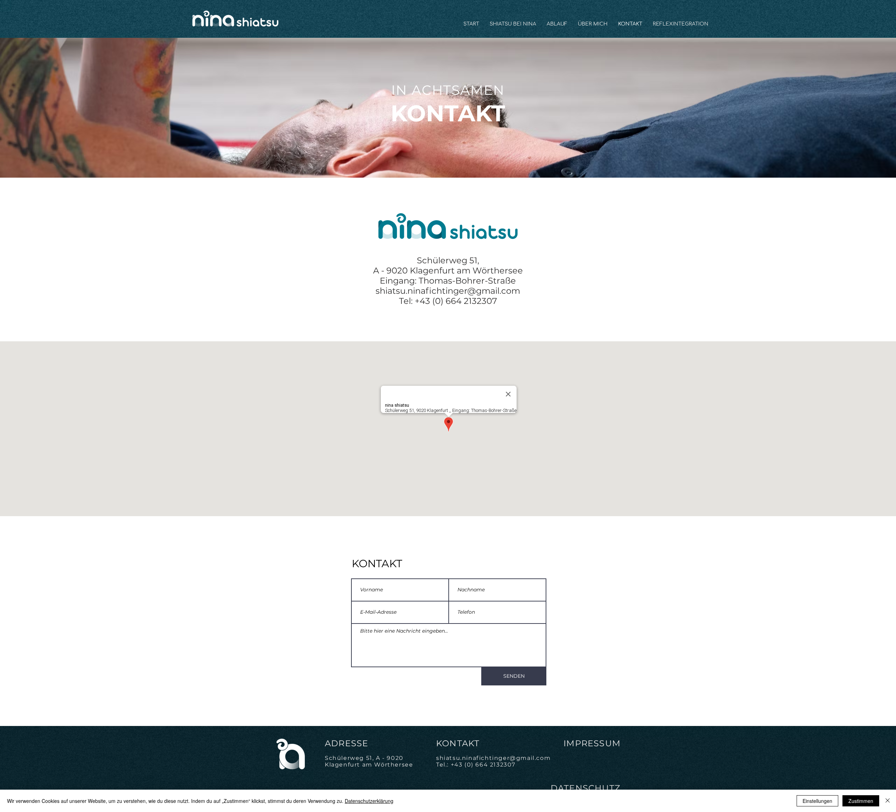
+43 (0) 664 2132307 (483, 764)
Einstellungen (817, 800)
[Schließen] (887, 800)
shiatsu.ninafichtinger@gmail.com (448, 291)
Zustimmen (860, 800)
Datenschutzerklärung (369, 800)
